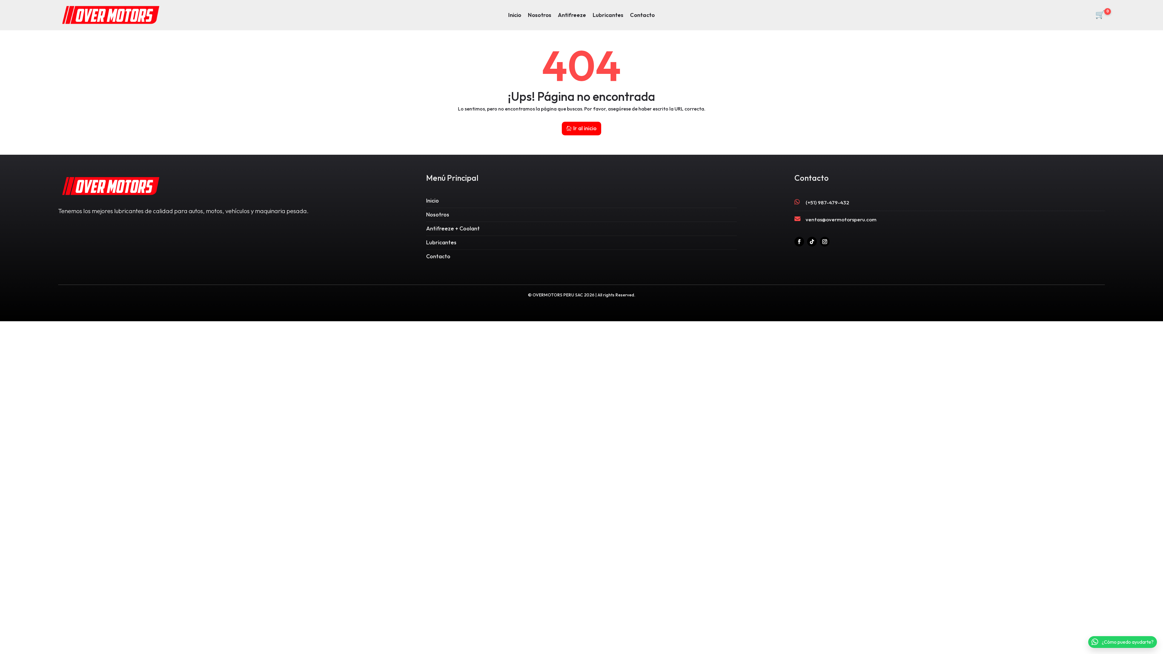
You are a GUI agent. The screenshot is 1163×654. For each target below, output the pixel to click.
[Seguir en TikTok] (812, 241)
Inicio (514, 15)
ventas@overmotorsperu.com (841, 219)
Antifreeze (572, 15)
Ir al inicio (585, 128)
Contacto (642, 15)
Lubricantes (608, 15)
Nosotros (539, 15)
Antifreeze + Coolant (453, 228)
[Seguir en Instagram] (825, 241)
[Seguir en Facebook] (799, 241)
